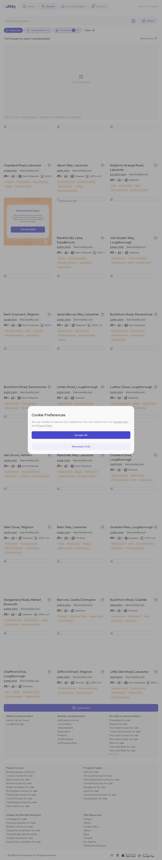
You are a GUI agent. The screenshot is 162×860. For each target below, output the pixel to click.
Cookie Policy (120, 421)
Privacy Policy (44, 425)
